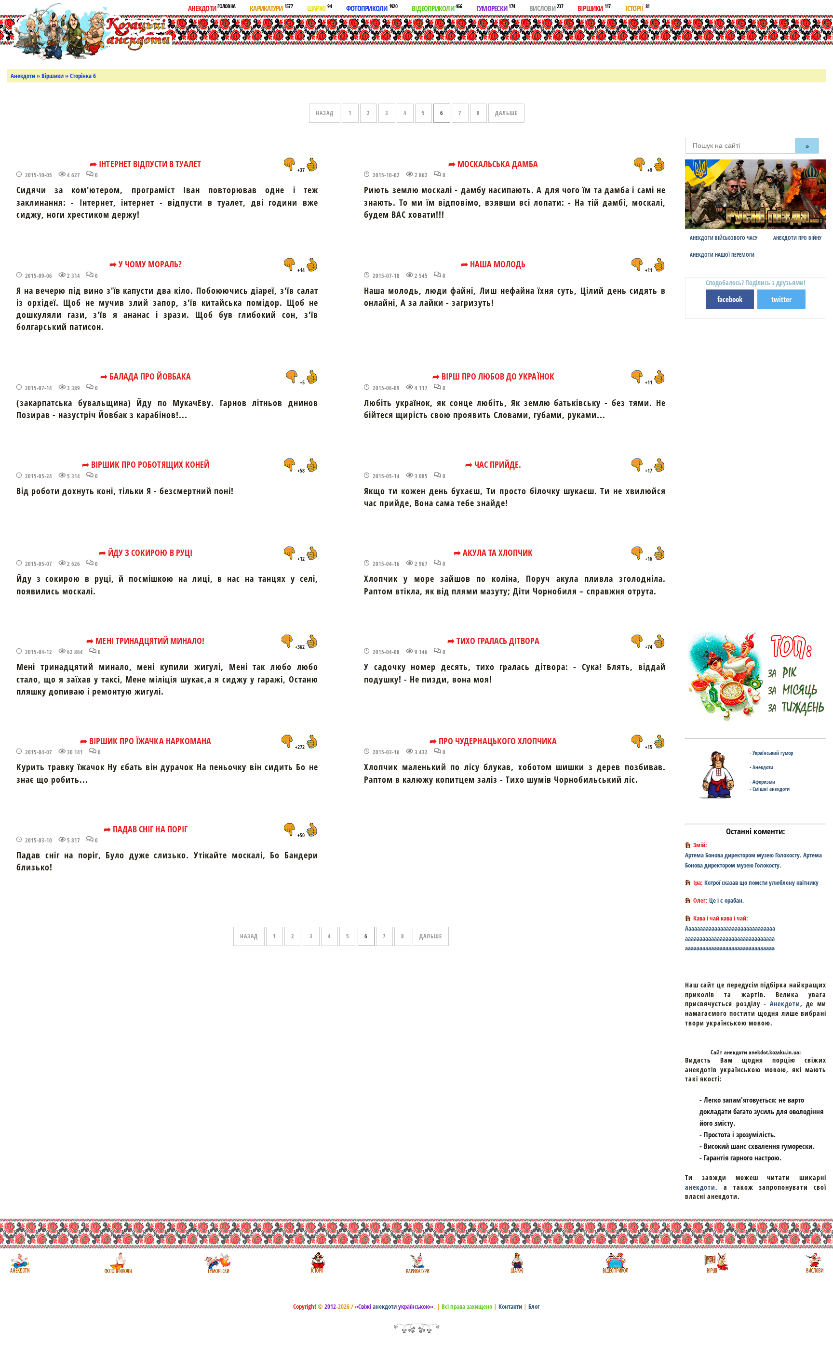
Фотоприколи (371, 7)
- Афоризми (762, 781)
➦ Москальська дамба (493, 163)
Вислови (546, 7)
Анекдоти (211, 7)
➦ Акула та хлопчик (493, 552)
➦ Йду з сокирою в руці (145, 552)
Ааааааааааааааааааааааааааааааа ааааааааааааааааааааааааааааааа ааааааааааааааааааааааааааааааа (730, 938)
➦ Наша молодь (493, 264)
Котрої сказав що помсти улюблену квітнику (761, 882)
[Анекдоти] (88, 32)
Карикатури (271, 7)
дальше (506, 113)
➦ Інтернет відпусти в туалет (145, 163)
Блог (534, 1306)
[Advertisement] (428, 40)
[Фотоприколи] (118, 1262)
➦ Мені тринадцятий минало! (145, 640)
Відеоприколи (437, 7)
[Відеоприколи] (615, 1262)
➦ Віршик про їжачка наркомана (145, 740)
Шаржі (319, 7)
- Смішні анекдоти (770, 788)
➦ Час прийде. (493, 464)
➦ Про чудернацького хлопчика (493, 740)
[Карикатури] (416, 1262)
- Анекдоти (761, 767)
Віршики (594, 7)
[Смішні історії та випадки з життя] (317, 1262)
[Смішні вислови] (814, 1262)
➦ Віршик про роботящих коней (145, 464)
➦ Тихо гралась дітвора (493, 640)
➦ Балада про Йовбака (145, 376)
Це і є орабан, (726, 900)
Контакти (510, 1306)
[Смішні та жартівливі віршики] (715, 1262)
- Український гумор (771, 752)
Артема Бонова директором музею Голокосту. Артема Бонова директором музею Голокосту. (753, 860)
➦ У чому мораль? (145, 264)
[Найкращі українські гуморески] (217, 1262)
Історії (637, 7)
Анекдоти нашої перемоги (722, 254)
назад (325, 113)
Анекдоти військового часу (723, 237)
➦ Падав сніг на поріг (146, 829)
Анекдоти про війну (797, 237)
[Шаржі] (516, 1262)
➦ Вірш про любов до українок (493, 376)
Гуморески (495, 7)
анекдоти (700, 1187)
